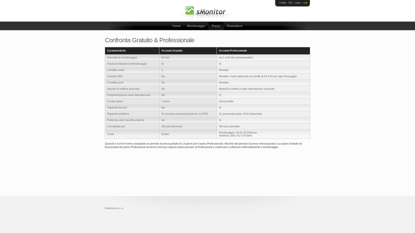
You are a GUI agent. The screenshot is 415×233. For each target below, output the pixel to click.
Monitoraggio (196, 26)
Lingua (297, 2)
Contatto (282, 2)
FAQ (290, 2)
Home (176, 26)
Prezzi (216, 26)
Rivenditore (235, 26)
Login (305, 2)
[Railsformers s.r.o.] (206, 11)
